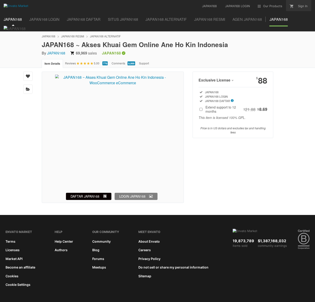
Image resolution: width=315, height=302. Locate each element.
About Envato (149, 241)
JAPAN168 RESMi (72, 36)
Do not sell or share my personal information (173, 267)
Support (144, 63)
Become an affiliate (20, 267)
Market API (14, 259)
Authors (61, 250)
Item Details (52, 63)
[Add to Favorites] (28, 76)
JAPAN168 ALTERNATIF (105, 36)
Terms (10, 241)
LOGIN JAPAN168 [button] (132, 196)
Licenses (13, 250)
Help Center (64, 241)
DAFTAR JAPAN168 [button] (85, 196)
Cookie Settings (18, 285)
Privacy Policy (149, 259)
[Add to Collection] (28, 89)
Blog (95, 250)
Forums (98, 259)
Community (101, 241)
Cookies (12, 276)
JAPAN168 (48, 36)
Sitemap (144, 276)
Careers (144, 250)
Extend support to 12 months (236, 109)
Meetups (99, 267)
